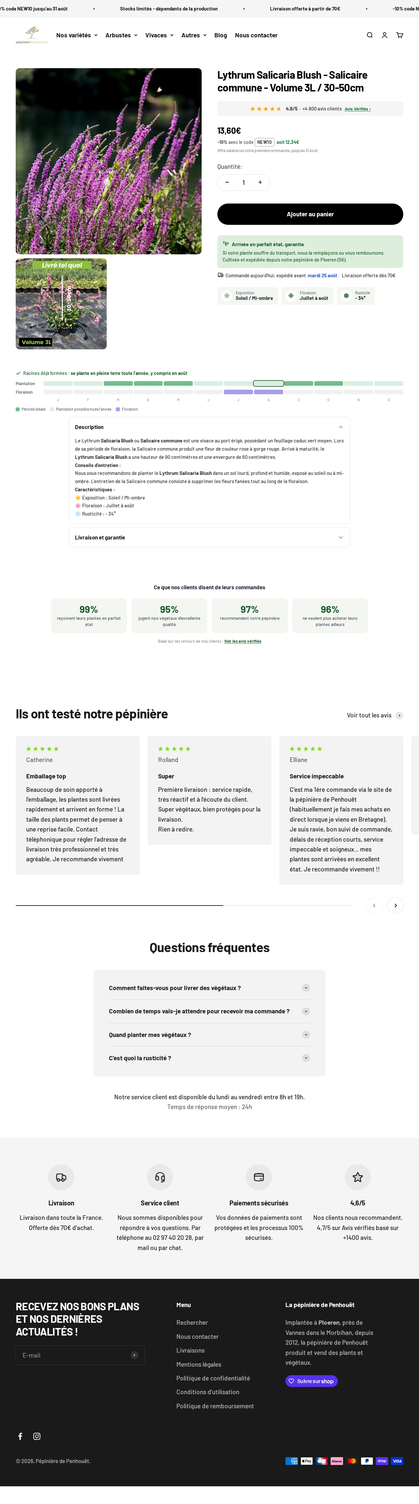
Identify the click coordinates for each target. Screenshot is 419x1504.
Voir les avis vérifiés (242, 641)
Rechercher (192, 1322)
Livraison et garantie (100, 537)
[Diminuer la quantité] (227, 182)
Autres (190, 35)
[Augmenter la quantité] (260, 182)
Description (89, 426)
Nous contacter (256, 35)
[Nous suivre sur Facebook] (20, 1436)
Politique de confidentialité (213, 1378)
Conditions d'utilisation (207, 1392)
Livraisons (190, 1350)
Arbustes (118, 35)
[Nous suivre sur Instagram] (36, 1436)
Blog (220, 35)
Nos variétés (73, 35)
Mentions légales (198, 1364)
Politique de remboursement (215, 1406)
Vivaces (156, 35)
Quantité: (230, 166)
